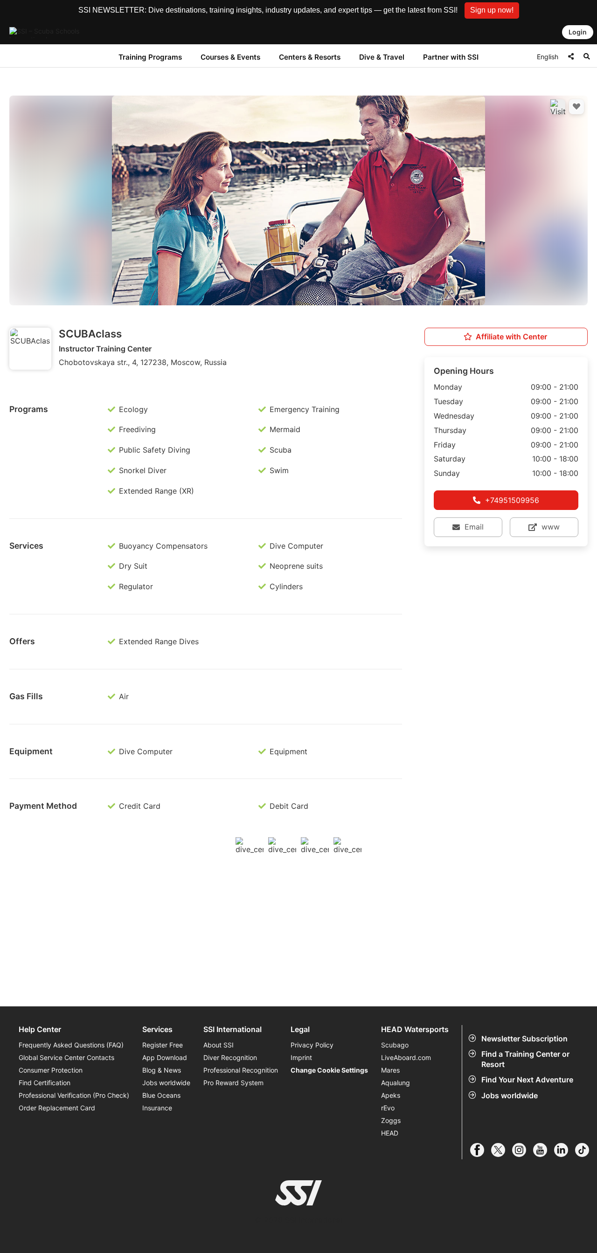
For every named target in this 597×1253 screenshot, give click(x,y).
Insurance (157, 1108)
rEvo (388, 1108)
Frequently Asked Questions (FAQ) (71, 1045)
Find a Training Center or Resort (525, 1059)
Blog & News (161, 1070)
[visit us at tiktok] (585, 1150)
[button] (492, 10)
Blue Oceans (161, 1095)
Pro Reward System (233, 1083)
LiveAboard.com (406, 1057)
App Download (164, 1057)
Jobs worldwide (509, 1095)
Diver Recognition (230, 1057)
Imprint (301, 1057)
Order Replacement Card (57, 1108)
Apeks (390, 1095)
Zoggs (391, 1120)
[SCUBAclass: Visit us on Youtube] (557, 106)
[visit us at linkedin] (564, 1150)
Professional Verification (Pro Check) (74, 1095)
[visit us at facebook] (480, 1150)
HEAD (389, 1133)
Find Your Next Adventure (527, 1079)
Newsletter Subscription (524, 1038)
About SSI (218, 1045)
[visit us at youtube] (543, 1150)
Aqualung (395, 1083)
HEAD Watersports (415, 1029)
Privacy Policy (312, 1045)
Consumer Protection (51, 1070)
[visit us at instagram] (522, 1150)
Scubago (395, 1045)
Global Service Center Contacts (66, 1057)
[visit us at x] (501, 1150)
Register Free (162, 1045)
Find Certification (44, 1083)
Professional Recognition (240, 1070)
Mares (390, 1070)
